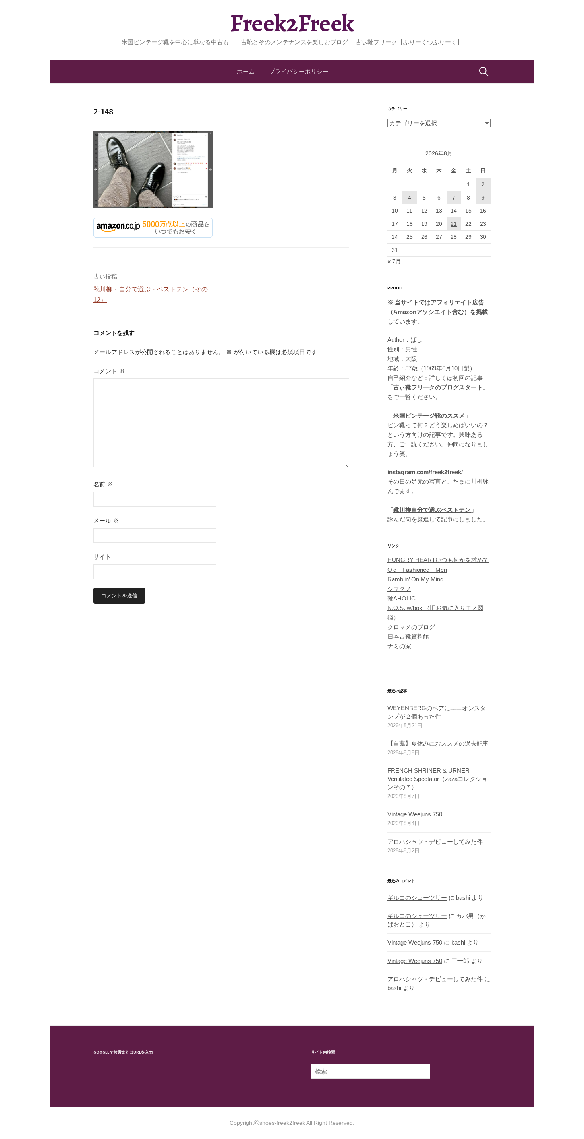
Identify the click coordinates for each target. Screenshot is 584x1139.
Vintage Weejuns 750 (414, 814)
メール (106, 520)
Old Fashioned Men (417, 569)
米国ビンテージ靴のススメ (429, 415)
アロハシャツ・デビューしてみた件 (435, 841)
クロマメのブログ (411, 627)
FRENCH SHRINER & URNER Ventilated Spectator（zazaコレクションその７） (437, 778)
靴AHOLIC (401, 598)
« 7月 (394, 261)
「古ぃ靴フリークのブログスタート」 (438, 387)
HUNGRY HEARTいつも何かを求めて (438, 559)
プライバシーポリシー (299, 71)
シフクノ (399, 588)
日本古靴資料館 (408, 636)
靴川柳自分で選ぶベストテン (432, 509)
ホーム (246, 71)
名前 (103, 484)
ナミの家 (399, 646)
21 (454, 224)
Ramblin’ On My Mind (415, 579)
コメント (109, 371)
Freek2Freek (292, 23)
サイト (102, 556)
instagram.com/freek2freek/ (425, 472)
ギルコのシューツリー (417, 897)
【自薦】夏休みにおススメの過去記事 (438, 743)
